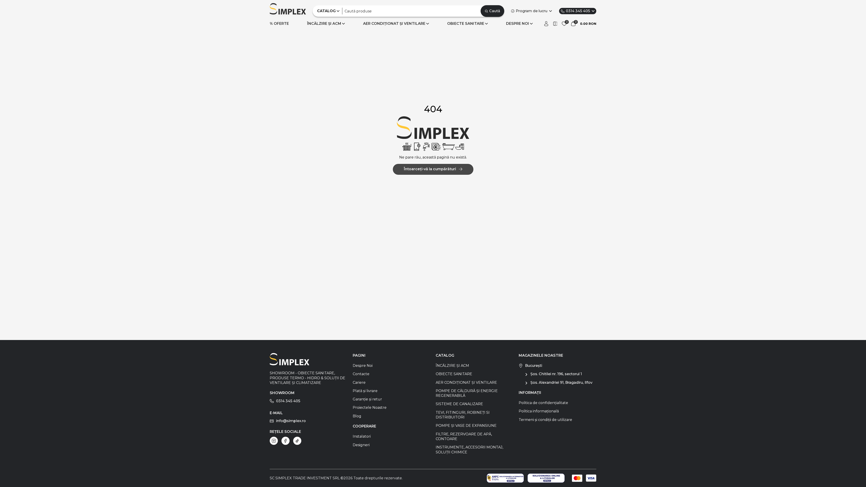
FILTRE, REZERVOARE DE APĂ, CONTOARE (464, 436)
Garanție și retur (367, 399)
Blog (357, 416)
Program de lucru (531, 11)
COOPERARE (364, 426)
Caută (494, 11)
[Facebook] (285, 441)
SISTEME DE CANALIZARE (459, 404)
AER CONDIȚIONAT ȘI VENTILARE (394, 23)
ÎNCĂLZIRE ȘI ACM (324, 23)
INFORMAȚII (530, 393)
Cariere (359, 382)
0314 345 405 (578, 11)
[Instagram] (274, 441)
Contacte (361, 374)
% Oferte (279, 23)
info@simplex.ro (291, 421)
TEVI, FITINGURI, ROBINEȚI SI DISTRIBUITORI (463, 414)
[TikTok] (297, 441)
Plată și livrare (365, 391)
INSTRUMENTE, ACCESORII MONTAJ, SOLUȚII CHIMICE (469, 449)
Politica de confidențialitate (543, 403)
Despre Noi (363, 365)
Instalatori (362, 436)
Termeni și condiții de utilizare (545, 420)
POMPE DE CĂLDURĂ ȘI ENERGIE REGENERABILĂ (467, 393)
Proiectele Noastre (370, 407)
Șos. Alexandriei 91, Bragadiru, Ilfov (561, 382)
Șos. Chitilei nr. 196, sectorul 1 (556, 374)
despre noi (517, 23)
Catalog (445, 355)
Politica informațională (539, 411)
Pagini (359, 355)
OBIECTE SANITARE (465, 23)
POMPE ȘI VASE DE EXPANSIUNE (466, 425)
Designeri (361, 445)
